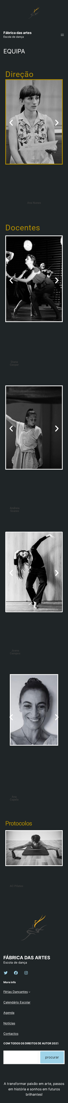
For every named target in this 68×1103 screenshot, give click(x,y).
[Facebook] (16, 973)
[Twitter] (5, 973)
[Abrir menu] (62, 35)
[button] (11, 123)
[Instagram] (26, 973)
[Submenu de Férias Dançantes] (29, 992)
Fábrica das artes (17, 33)
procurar (52, 1057)
